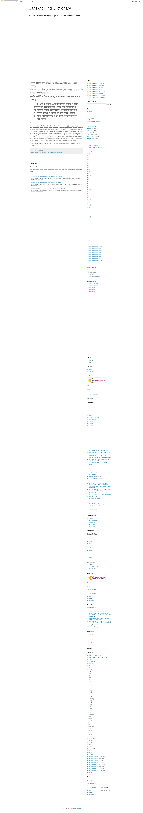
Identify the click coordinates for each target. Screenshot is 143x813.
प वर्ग (90, 217)
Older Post (79, 159)
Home (56, 159)
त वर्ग (49, 152)
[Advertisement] (71, 33)
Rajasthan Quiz (93, 507)
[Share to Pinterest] (42, 150)
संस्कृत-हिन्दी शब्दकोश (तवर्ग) (56, 152)
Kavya (92, 118)
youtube (91, 425)
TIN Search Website (94, 417)
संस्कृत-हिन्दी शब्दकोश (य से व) (95, 95)
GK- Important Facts (94, 503)
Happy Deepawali (93, 496)
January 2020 (90, 138)
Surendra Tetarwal (95, 121)
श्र (89, 241)
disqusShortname (93, 283)
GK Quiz (91, 469)
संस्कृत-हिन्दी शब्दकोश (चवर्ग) (95, 87)
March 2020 (90, 134)
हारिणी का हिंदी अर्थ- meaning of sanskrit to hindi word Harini (46, 182)
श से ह (90, 239)
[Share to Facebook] (40, 150)
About (90, 598)
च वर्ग (90, 189)
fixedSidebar (92, 287)
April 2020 (90, 132)
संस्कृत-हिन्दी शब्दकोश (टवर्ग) (95, 89)
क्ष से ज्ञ (90, 179)
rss (89, 638)
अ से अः (90, 151)
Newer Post (33, 159)
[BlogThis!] (36, 150)
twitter (90, 362)
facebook (91, 360)
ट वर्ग (90, 199)
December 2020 (91, 126)
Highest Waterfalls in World (96, 476)
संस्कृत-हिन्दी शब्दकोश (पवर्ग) (95, 93)
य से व (90, 229)
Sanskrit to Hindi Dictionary (40, 152)
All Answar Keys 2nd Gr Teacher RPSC (99, 450)
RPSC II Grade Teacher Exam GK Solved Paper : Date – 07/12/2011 (99, 453)
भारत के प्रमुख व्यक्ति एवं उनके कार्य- (96, 505)
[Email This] (35, 150)
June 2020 (90, 128)
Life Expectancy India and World (97, 478)
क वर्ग (90, 175)
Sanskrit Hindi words (94, 145)
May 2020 (89, 130)
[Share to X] (38, 150)
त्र (89, 207)
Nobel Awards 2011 (94, 471)
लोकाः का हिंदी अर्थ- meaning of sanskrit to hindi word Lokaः (46, 176)
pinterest (91, 421)
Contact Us (91, 600)
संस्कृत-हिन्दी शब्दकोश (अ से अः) (95, 83)
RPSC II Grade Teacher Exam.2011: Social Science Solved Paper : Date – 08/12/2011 (100, 456)
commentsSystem (93, 286)
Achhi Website (92, 419)
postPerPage (92, 289)
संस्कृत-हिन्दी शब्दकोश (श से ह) (95, 97)
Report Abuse (91, 267)
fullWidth (91, 274)
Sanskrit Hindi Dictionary (50, 8)
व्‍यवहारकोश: (91, 371)
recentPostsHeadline (94, 276)
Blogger (79, 808)
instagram (91, 423)
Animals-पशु (33, 167)
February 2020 (91, 136)
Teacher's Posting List (94, 498)
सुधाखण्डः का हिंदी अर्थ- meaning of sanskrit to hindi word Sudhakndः (48, 189)
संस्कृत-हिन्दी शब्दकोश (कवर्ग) (95, 85)
